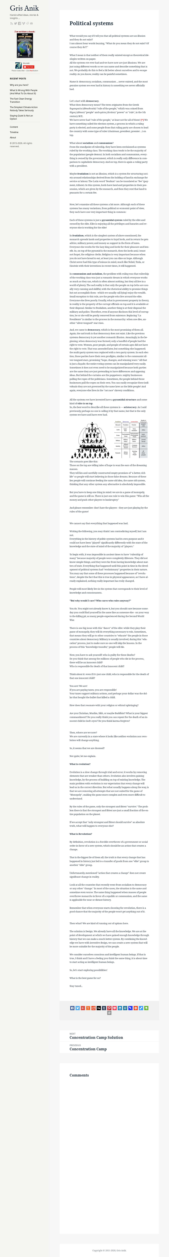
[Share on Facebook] (72, 1007)
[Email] (109, 1012)
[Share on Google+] (83, 1007)
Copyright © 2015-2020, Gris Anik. (109, 1250)
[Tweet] (78, 1007)
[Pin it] (109, 1007)
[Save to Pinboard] (130, 1007)
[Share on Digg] (99, 1007)
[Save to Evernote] (146, 1007)
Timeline (14, 132)
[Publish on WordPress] (125, 1007)
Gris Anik (24, 8)
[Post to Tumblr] (104, 1007)
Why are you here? (19, 85)
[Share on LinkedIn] (120, 1007)
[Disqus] (109, 1115)
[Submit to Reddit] (88, 1007)
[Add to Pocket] (114, 1007)
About (13, 137)
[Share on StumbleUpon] (136, 1007)
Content (14, 126)
